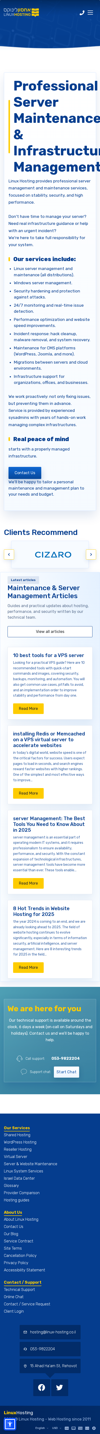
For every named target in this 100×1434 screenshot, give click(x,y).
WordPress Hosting (20, 1142)
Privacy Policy (16, 1263)
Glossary (11, 1185)
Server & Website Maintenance (30, 1164)
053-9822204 (65, 1058)
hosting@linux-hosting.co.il (53, 1332)
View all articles (50, 631)
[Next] (91, 554)
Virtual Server (15, 1156)
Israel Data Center (19, 1178)
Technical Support (19, 1289)
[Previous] (9, 554)
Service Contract (18, 1241)
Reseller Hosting (18, 1149)
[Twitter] (59, 1387)
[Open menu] (90, 12)
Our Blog (11, 1234)
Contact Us (25, 473)
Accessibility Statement (24, 1270)
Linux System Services (23, 1171)
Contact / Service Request (27, 1304)
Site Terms (13, 1248)
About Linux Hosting (21, 1219)
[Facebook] (42, 1387)
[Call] (82, 12)
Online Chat (14, 1297)
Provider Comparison (22, 1193)
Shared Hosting (17, 1135)
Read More (31, 710)
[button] (10, 1424)
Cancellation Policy (20, 1255)
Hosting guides (16, 1200)
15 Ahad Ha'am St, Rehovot (53, 1366)
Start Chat (66, 1072)
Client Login (14, 1311)
